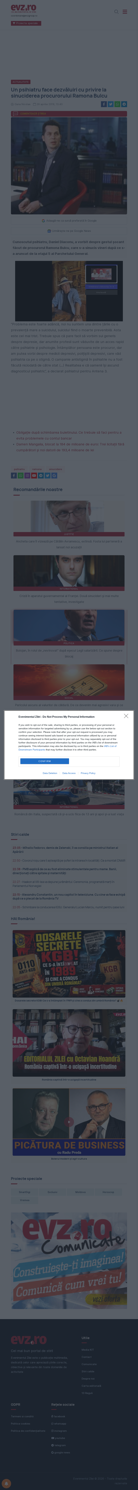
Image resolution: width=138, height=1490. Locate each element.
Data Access (69, 773)
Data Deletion (50, 773)
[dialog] (69, 745)
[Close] (127, 717)
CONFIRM (45, 761)
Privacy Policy (88, 773)
